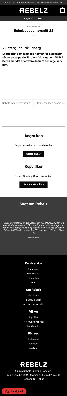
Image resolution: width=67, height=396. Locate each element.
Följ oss (33, 333)
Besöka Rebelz (33, 300)
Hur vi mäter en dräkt (33, 304)
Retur (33, 282)
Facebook (33, 343)
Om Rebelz (33, 290)
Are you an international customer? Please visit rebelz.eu (33, 2)
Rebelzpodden (34, 26)
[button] (4, 10)
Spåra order (33, 269)
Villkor (33, 311)
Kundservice (33, 263)
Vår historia (33, 295)
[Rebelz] (33, 10)
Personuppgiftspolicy (33, 321)
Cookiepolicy (33, 326)
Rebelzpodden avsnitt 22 (16, 103)
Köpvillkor (33, 317)
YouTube (33, 348)
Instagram (33, 339)
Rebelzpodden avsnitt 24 (51, 103)
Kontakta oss (33, 273)
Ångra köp (34, 278)
